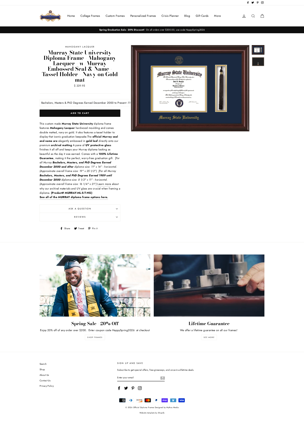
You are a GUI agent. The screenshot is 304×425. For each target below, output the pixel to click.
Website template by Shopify (151, 412)
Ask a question (80, 208)
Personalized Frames (143, 16)
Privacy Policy (47, 385)
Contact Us (45, 380)
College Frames (90, 16)
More (217, 16)
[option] (152, 30)
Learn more (104, 184)
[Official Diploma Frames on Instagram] (140, 388)
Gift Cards (202, 16)
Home (71, 16)
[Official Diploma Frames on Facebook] (119, 388)
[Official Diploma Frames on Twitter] (126, 388)
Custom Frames (115, 16)
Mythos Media (172, 407)
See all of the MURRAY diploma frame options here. (74, 197)
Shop (42, 369)
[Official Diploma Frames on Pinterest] (133, 388)
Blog (187, 16)
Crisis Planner (170, 16)
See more (209, 337)
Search (43, 363)
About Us (44, 375)
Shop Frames (94, 337)
